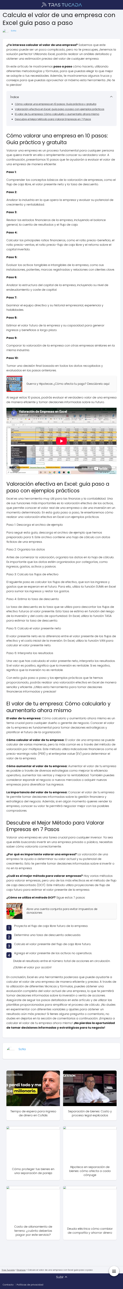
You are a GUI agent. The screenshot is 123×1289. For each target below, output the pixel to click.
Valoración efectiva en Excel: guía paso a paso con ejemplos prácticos (59, 109)
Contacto (8, 1284)
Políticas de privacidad (30, 1284)
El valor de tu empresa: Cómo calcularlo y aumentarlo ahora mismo (57, 114)
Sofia (13, 30)
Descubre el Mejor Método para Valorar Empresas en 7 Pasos (53, 119)
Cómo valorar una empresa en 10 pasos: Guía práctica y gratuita (55, 104)
